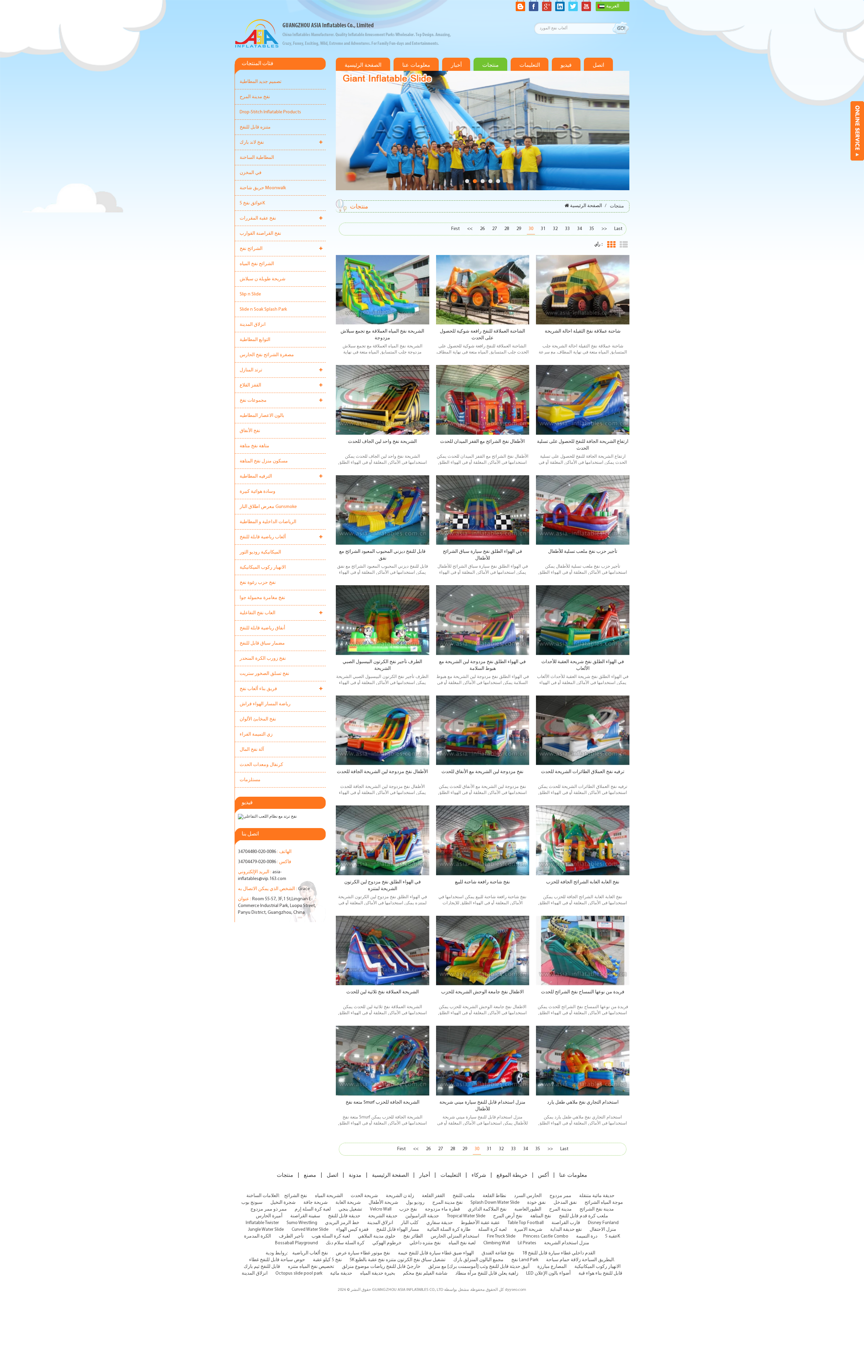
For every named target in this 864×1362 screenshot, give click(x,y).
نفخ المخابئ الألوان (258, 719)
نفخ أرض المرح (507, 1216)
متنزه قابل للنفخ (255, 127)
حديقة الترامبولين (422, 1216)
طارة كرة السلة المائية (448, 1229)
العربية (612, 6)
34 (579, 228)
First (455, 228)
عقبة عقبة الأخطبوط (480, 1222)
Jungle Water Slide (266, 1229)
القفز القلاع (250, 385)
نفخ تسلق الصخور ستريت (264, 673)
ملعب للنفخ (464, 1195)
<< (470, 228)
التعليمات (529, 65)
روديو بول (415, 1202)
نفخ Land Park (524, 1259)
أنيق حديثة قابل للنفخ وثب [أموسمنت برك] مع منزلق (479, 1266)
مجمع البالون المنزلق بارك (478, 1259)
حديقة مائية (341, 1273)
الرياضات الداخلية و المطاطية (268, 521)
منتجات (490, 65)
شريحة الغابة (348, 1202)
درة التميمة (586, 1236)
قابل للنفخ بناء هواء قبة (600, 1273)
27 (494, 228)
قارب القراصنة (565, 1222)
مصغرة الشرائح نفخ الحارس (267, 355)
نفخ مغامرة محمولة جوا (262, 597)
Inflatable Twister (262, 1222)
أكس (543, 1175)
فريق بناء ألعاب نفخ (258, 688)
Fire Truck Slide (501, 1236)
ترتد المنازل (251, 370)
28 (506, 228)
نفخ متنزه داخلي (425, 1243)
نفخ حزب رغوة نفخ (258, 582)
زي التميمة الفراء (256, 734)
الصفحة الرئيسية (363, 65)
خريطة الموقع (512, 1175)
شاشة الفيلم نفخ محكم (425, 1273)
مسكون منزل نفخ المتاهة (264, 461)
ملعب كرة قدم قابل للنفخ (583, 1216)
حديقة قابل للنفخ (344, 1216)
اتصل (598, 65)
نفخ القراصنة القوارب (260, 233)
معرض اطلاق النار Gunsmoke (268, 506)
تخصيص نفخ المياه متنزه (311, 1266)
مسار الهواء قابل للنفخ (397, 1229)
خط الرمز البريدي (342, 1222)
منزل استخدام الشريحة (566, 1243)
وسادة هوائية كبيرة (257, 491)
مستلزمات (250, 780)
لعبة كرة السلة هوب (331, 1236)
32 (555, 228)
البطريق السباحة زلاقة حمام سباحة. (580, 1259)
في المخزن (251, 172)
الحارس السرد (528, 1195)
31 (543, 228)
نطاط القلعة (494, 1195)
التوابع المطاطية (255, 339)
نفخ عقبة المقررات (258, 218)
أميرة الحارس (269, 1216)
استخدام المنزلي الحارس (455, 1236)
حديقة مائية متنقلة (597, 1195)
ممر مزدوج (560, 1195)
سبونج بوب (252, 1202)
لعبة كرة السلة (492, 1229)
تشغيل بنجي (350, 1209)
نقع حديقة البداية (566, 1229)
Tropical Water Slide (466, 1216)
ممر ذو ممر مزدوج (268, 1209)
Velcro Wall (381, 1209)
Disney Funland (603, 1222)
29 (518, 228)
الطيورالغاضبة (527, 1209)
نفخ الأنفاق (250, 430)
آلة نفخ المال (252, 749)
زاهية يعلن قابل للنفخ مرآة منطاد (486, 1273)
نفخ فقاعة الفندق (498, 1253)
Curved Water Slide (310, 1229)
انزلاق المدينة (253, 324)
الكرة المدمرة (257, 1236)
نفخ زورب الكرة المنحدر (263, 658)
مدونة (355, 1175)
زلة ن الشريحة (400, 1195)
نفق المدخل (565, 1202)
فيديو (566, 65)
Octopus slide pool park (298, 1273)
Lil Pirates (527, 1243)
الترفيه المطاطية (256, 476)
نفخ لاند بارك (252, 142)
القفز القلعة (433, 1195)
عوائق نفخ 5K (252, 203)
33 (567, 228)
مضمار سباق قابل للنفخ (262, 643)
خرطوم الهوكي (387, 1243)
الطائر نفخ (413, 1236)
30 (531, 228)
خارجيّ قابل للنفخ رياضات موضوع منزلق (381, 1266)
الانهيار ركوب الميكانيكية (263, 567)
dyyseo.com (515, 1290)
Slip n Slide (250, 294)
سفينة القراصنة (305, 1216)
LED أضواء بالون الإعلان (548, 1273)
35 (591, 228)
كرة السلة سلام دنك (345, 1243)
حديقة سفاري (439, 1222)
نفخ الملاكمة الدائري (487, 1209)
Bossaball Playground (296, 1243)
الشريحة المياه (329, 1195)
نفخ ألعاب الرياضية (310, 1253)
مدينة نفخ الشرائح (596, 1209)
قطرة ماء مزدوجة (442, 1209)
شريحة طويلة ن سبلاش (263, 279)
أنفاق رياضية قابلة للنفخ (262, 628)
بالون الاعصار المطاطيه (262, 415)
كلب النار (409, 1222)
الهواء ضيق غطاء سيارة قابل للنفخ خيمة (436, 1253)
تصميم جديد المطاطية (260, 81)
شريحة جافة (315, 1202)
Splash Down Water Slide (494, 1202)
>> (604, 228)
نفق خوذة (536, 1202)
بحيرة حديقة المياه (377, 1273)
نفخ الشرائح (295, 1195)
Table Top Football (526, 1222)
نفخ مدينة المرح (255, 97)
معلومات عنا (416, 65)
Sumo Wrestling (302, 1222)
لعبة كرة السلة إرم (313, 1209)
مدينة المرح (560, 1209)
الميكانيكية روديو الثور (260, 552)
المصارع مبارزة (552, 1266)
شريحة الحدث (364, 1195)
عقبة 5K (612, 1236)
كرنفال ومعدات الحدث (261, 764)
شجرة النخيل (283, 1202)
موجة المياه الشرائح (604, 1202)
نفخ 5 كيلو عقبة (327, 1259)
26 (482, 228)
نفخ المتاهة (540, 1216)
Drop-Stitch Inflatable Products (270, 112)
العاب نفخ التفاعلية (257, 613)
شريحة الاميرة (528, 1229)
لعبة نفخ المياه (462, 1243)
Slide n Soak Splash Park (263, 309)
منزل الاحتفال (603, 1229)
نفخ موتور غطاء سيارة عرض (363, 1253)
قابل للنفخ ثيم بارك (262, 1266)
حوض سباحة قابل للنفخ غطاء (277, 1259)
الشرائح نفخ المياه (257, 263)
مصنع (310, 1175)
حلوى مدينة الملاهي (377, 1236)
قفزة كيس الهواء (352, 1229)
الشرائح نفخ (251, 248)
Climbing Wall (496, 1243)
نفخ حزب (408, 1209)
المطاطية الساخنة (257, 157)
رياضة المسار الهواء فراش (265, 704)
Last (618, 228)
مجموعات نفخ (253, 400)
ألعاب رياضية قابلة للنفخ (263, 537)
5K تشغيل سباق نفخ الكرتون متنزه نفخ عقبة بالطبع (398, 1259)
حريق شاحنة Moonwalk (263, 188)
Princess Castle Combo (545, 1236)
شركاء (478, 1175)
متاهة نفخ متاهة (254, 446)
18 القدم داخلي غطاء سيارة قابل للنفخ (558, 1253)
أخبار (456, 65)
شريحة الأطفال (383, 1202)
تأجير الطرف (291, 1236)
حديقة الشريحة (383, 1216)
